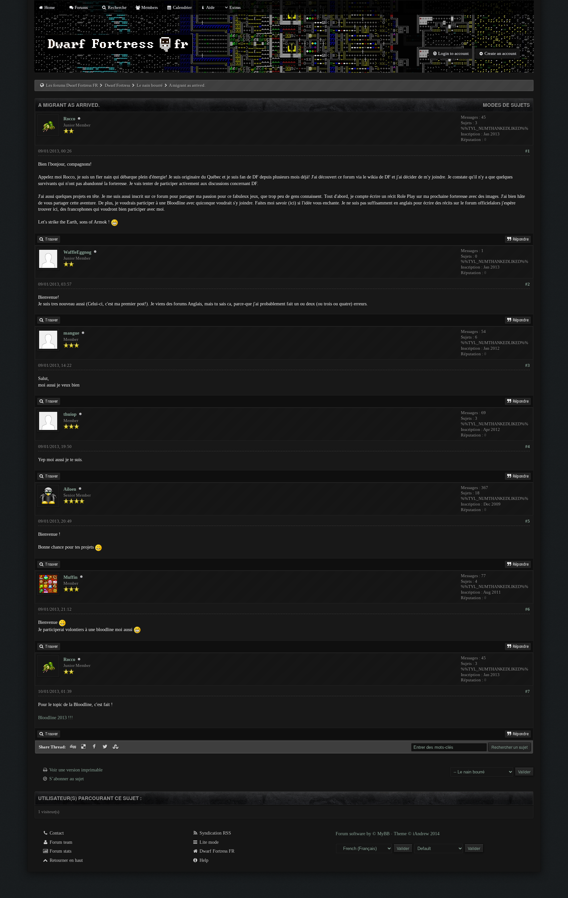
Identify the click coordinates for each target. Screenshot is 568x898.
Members (149, 7)
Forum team (60, 842)
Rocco (69, 118)
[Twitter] (106, 746)
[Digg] (73, 746)
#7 (527, 691)
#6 (527, 609)
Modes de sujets (506, 104)
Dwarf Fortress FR (216, 851)
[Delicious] (84, 746)
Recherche (116, 7)
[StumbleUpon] (116, 746)
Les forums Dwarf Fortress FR (72, 85)
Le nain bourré (150, 85)
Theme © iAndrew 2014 (416, 833)
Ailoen (69, 489)
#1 (527, 151)
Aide (210, 7)
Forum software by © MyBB (363, 833)
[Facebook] (95, 746)
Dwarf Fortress (117, 85)
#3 (527, 365)
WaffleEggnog (77, 252)
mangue (71, 333)
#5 (527, 521)
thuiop (70, 414)
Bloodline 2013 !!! (55, 717)
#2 (527, 284)
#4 (527, 446)
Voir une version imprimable (76, 770)
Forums (81, 7)
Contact (56, 833)
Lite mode (208, 842)
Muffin (70, 577)
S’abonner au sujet (66, 778)
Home (49, 7)
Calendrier (181, 7)
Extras (235, 7)
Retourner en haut (65, 860)
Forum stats (59, 851)
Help (203, 860)
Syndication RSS (214, 833)
